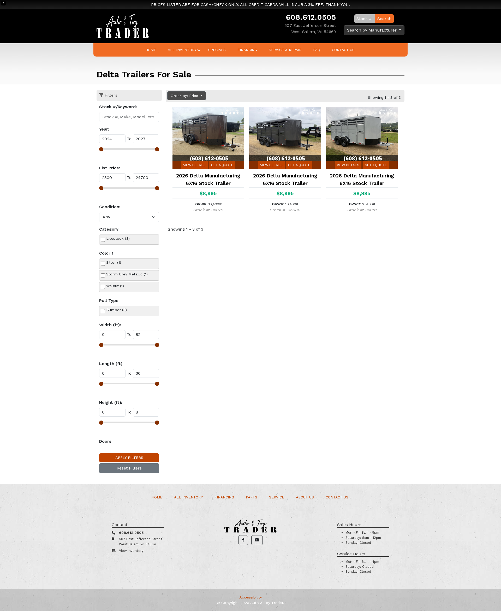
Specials (217, 50)
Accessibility (250, 597)
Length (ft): (111, 363)
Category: (109, 229)
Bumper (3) (116, 310)
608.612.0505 (311, 17)
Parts (251, 497)
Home (150, 50)
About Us (305, 497)
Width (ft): (110, 324)
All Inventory (182, 50)
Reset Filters (129, 468)
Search (384, 18)
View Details (194, 165)
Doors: (105, 441)
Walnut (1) (115, 286)
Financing (247, 50)
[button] (243, 540)
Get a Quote (222, 165)
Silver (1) (113, 262)
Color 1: (107, 253)
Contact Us (343, 50)
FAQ (316, 50)
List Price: (109, 167)
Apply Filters (129, 457)
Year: (104, 129)
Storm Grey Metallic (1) (127, 274)
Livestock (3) (118, 238)
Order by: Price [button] (185, 96)
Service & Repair (285, 50)
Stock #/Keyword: (118, 106)
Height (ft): (110, 402)
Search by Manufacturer (372, 30)
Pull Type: (109, 300)
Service (276, 497)
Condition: (109, 206)
